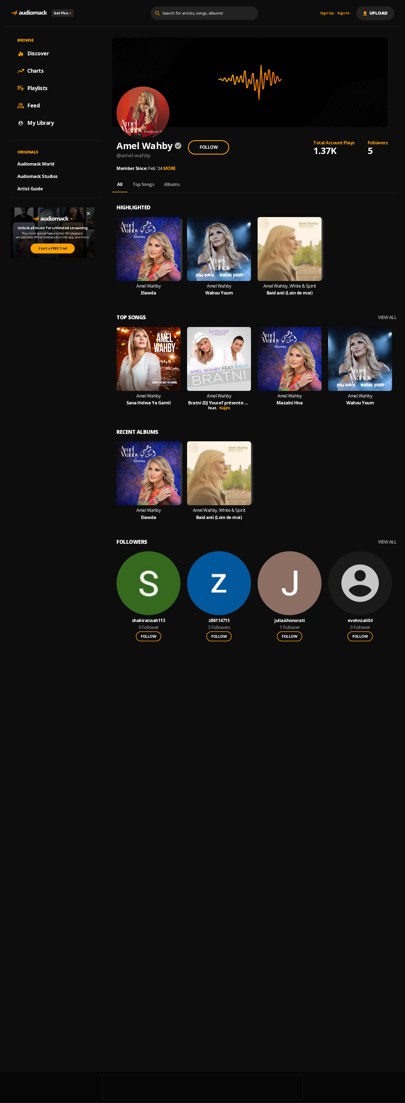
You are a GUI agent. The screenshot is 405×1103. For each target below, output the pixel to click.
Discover (38, 53)
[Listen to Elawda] (148, 249)
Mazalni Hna (290, 403)
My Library (40, 122)
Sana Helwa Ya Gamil (148, 403)
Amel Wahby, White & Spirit (289, 286)
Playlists (37, 88)
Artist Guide (30, 189)
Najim (224, 407)
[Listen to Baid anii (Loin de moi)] (290, 249)
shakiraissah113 (148, 620)
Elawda (148, 293)
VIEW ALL (387, 317)
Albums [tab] (172, 184)
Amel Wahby (148, 286)
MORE (169, 168)
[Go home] (29, 13)
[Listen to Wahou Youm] (219, 249)
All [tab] (120, 184)
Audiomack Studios (37, 176)
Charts (35, 70)
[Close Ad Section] (88, 213)
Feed (33, 105)
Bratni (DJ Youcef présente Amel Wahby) (219, 403)
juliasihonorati (289, 620)
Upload (378, 13)
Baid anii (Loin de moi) (290, 293)
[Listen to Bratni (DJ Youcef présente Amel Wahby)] (219, 359)
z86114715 (219, 620)
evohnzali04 (360, 620)
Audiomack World (35, 164)
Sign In (343, 13)
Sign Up (327, 13)
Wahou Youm (219, 293)
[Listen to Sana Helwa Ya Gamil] (148, 359)
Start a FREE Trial (52, 248)
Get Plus (62, 12)
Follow (208, 147)
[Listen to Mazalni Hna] (290, 359)
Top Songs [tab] (143, 184)
